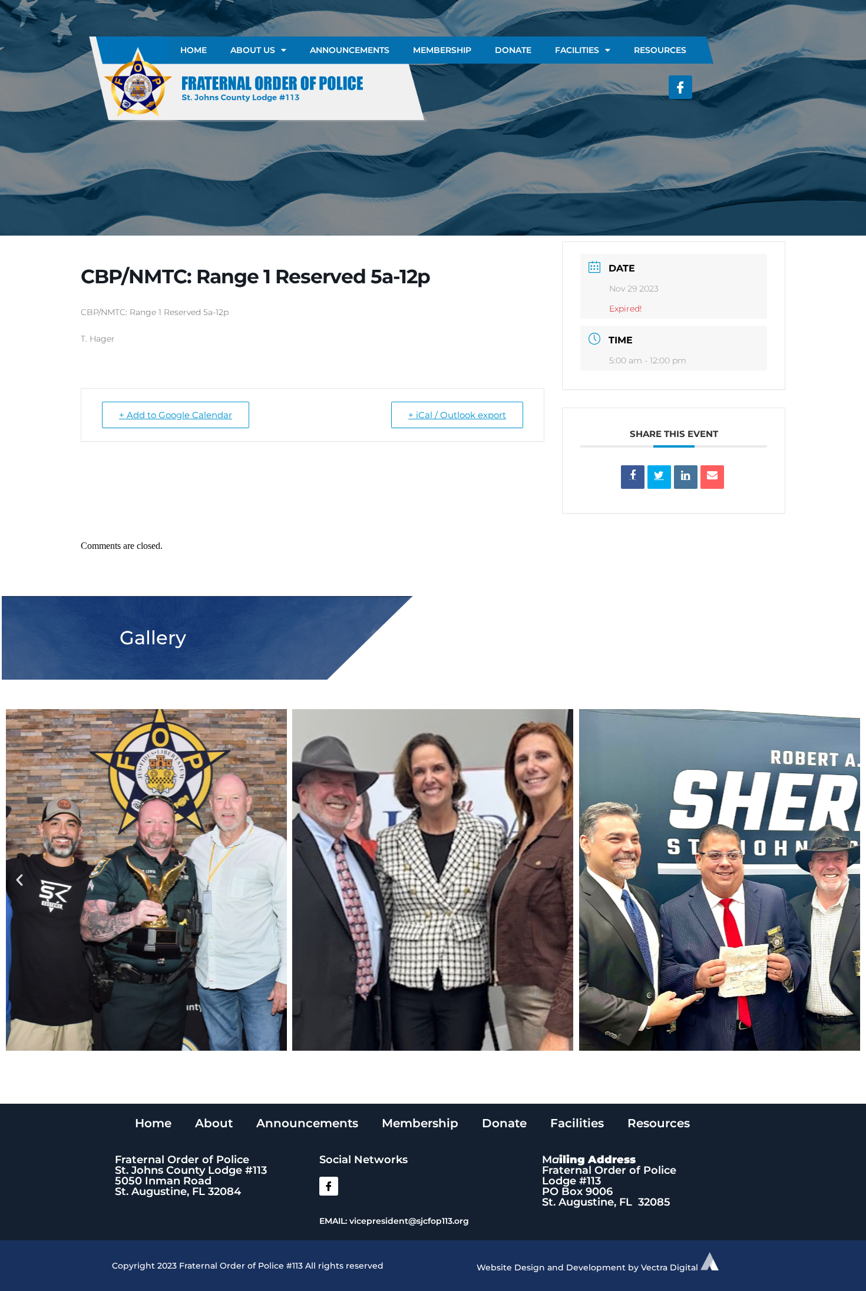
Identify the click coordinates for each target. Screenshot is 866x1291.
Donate (513, 50)
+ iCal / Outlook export (457, 415)
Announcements (349, 50)
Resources (660, 50)
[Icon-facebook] (680, 87)
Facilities (577, 50)
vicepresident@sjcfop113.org (409, 1221)
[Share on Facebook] (632, 477)
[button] (19, 880)
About (214, 1123)
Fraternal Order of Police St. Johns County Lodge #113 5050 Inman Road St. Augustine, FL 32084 (191, 1175)
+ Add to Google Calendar (175, 415)
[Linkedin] (686, 477)
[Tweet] (659, 477)
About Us (252, 50)
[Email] (712, 477)
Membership (442, 50)
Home (193, 50)
